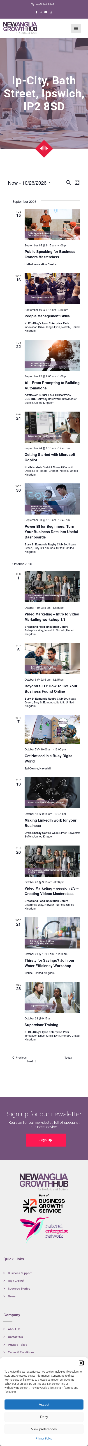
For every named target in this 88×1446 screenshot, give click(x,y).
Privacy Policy (44, 1438)
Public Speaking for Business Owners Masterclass (50, 254)
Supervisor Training (41, 1024)
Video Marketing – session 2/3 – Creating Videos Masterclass (52, 891)
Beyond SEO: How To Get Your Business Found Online (51, 688)
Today (68, 1057)
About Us (14, 1329)
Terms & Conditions (21, 1352)
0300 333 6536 (44, 3)
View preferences (44, 1429)
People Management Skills (47, 315)
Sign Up (46, 1140)
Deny (44, 1417)
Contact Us (15, 1337)
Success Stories (19, 1288)
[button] (81, 1363)
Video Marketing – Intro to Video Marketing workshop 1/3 (52, 616)
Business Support (20, 1273)
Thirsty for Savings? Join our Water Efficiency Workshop (49, 963)
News (12, 1296)
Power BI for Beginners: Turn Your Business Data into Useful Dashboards (51, 532)
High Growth (16, 1280)
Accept (44, 1404)
